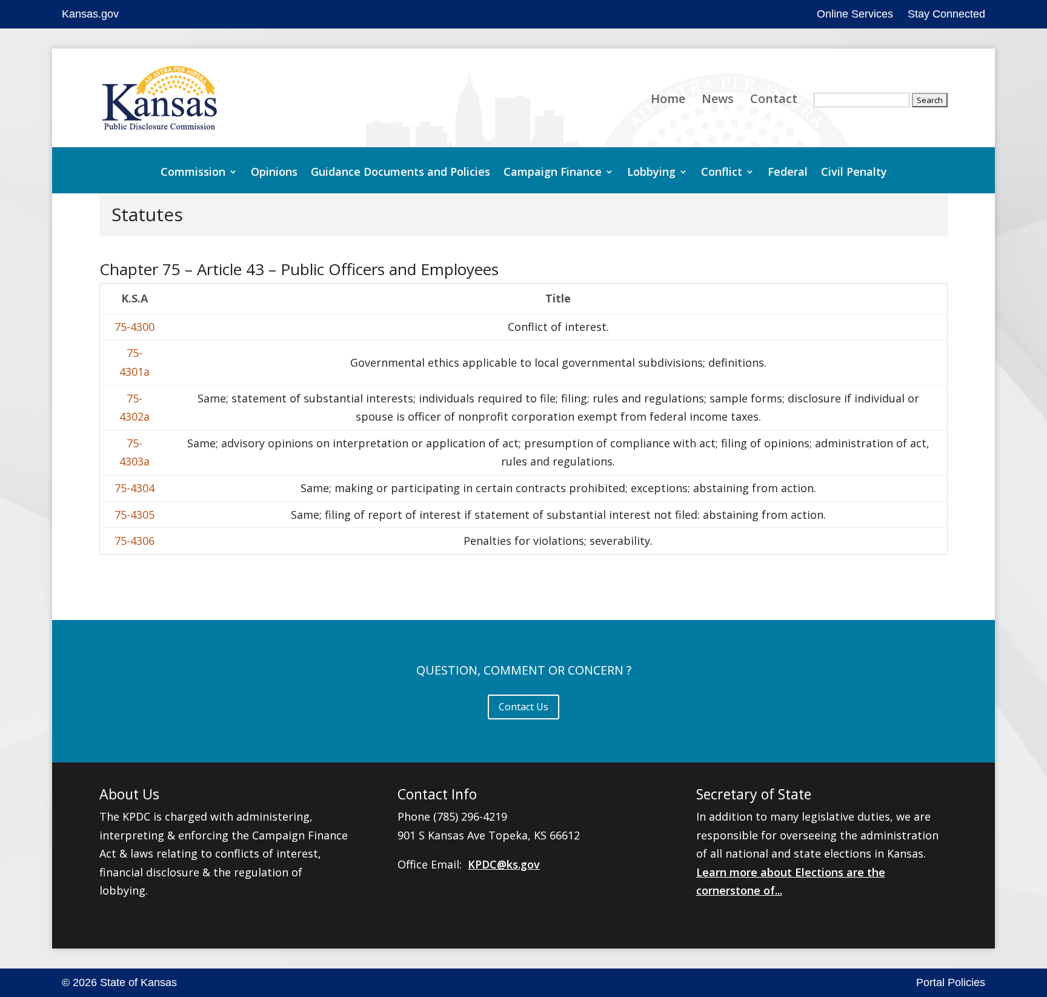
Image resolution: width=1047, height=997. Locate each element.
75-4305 (135, 514)
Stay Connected (946, 14)
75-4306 (135, 540)
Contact (773, 101)
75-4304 (135, 488)
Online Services (855, 14)
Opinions (274, 173)
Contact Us (523, 706)
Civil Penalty (854, 173)
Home (668, 101)
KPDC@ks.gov (504, 864)
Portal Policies (950, 982)
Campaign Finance (553, 173)
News (718, 101)
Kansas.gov (90, 14)
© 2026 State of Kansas (119, 982)
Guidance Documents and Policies (400, 173)
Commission (193, 173)
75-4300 (135, 326)
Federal (788, 173)
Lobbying (651, 173)
